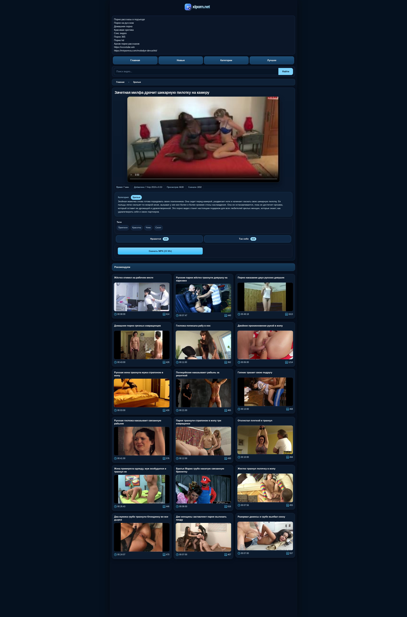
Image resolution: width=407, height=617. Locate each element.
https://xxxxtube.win (124, 47)
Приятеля (123, 227)
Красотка (136, 227)
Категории (226, 60)
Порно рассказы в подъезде (129, 19)
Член (148, 227)
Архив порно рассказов (126, 43)
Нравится (158, 239)
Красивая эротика (124, 29)
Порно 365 (119, 36)
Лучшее (271, 60)
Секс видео (120, 33)
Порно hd (119, 40)
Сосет (158, 227)
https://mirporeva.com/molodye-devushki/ (135, 50)
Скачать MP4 (160, 251)
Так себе (247, 239)
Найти (285, 71)
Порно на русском (124, 22)
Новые (181, 60)
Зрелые (136, 197)
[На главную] (203, 7)
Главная (135, 60)
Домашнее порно (123, 26)
